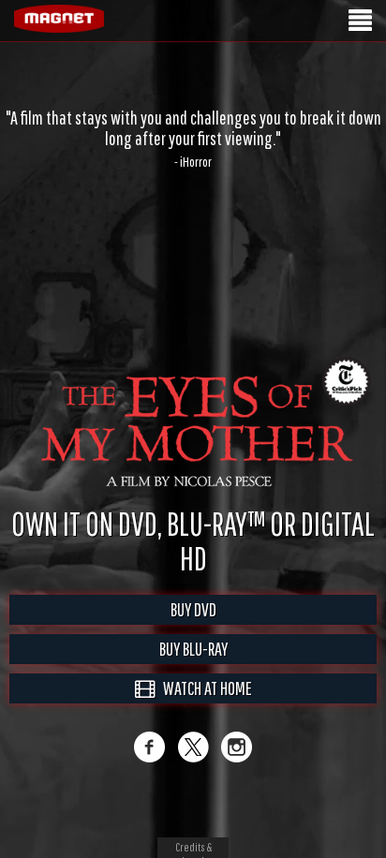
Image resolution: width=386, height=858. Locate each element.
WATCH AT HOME (203, 707)
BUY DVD (193, 629)
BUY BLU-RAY (193, 668)
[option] (193, 139)
